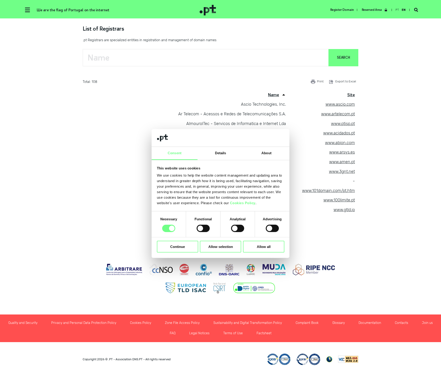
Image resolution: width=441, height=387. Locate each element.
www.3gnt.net (342, 171)
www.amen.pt (342, 161)
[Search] (416, 10)
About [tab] (266, 153)
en (404, 10)
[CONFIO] (203, 269)
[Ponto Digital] (254, 288)
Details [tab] (220, 153)
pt (397, 10)
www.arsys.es (342, 152)
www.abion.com (340, 142)
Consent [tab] (174, 153)
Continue (177, 247)
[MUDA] (274, 269)
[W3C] (348, 359)
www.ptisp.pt (343, 123)
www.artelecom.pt (338, 113)
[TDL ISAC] (186, 288)
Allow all (264, 247)
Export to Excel (345, 81)
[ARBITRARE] (124, 269)
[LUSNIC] (251, 269)
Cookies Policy (242, 203)
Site (351, 94)
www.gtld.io (344, 209)
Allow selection (220, 247)
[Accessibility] (329, 359)
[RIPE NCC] (313, 269)
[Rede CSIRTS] (219, 288)
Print (320, 81)
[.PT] (272, 10)
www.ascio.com (340, 104)
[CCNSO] (161, 269)
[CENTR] (184, 269)
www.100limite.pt (339, 200)
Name (273, 94)
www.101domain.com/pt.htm (328, 190)
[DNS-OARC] (229, 269)
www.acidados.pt (339, 133)
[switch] (203, 228)
